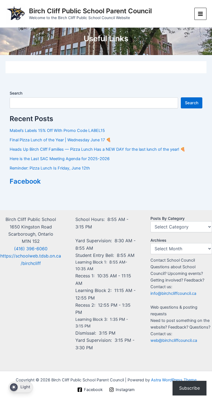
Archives (158, 240)
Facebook (25, 181)
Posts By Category (167, 218)
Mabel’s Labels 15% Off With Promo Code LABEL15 (57, 130)
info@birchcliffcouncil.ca (173, 293)
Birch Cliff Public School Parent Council (90, 11)
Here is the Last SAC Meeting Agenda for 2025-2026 (60, 158)
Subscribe (189, 388)
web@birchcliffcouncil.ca (173, 340)
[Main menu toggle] (200, 14)
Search (16, 93)
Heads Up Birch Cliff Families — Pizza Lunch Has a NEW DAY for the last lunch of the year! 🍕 (97, 149)
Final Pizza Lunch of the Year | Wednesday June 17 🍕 (60, 139)
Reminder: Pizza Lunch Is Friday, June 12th (50, 168)
